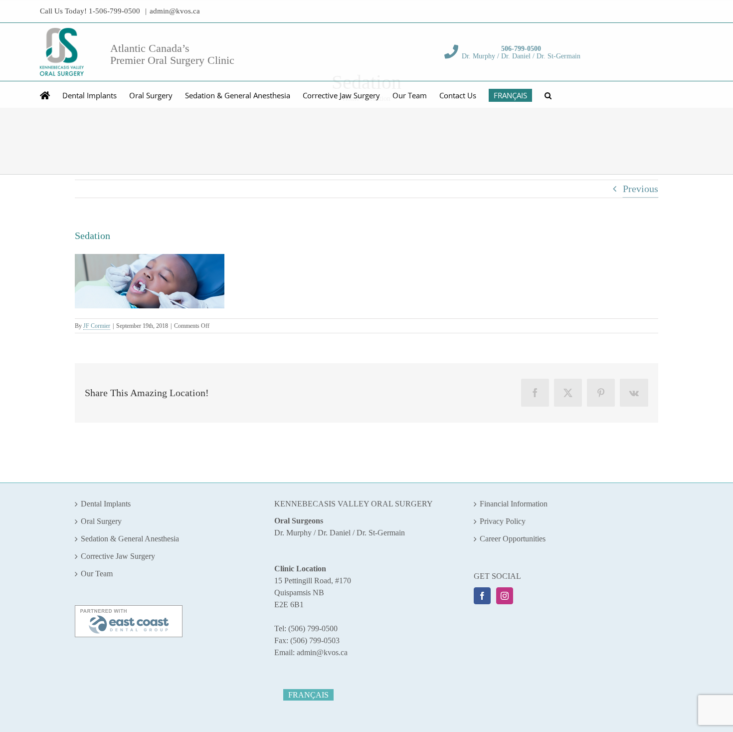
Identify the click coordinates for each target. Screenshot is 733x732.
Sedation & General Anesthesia (130, 538)
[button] (548, 94)
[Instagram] (504, 595)
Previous (640, 188)
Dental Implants (106, 503)
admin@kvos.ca (175, 11)
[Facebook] (482, 595)
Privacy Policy (503, 521)
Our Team (97, 573)
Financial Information (514, 503)
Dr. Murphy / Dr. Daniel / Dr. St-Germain (521, 52)
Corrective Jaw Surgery (118, 556)
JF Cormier (96, 325)
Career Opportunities (513, 538)
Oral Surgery (101, 521)
